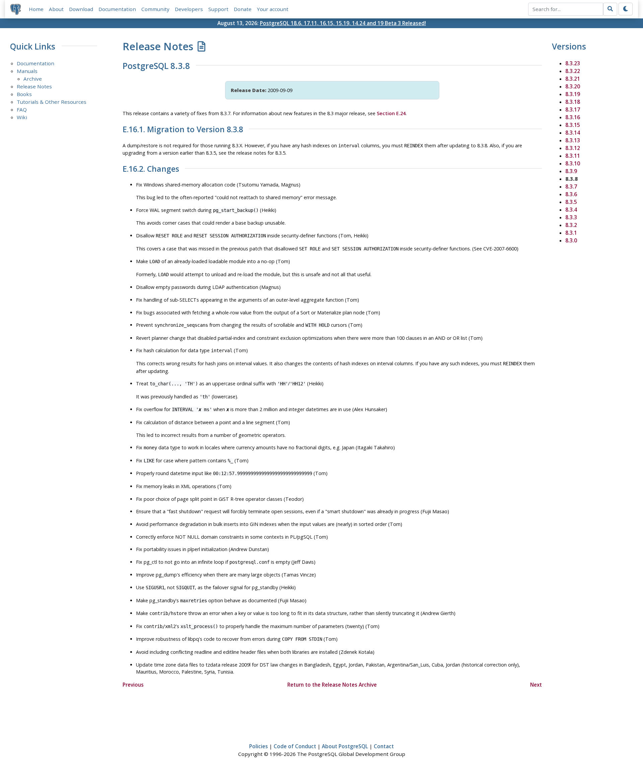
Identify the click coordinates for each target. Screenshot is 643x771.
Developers (189, 9)
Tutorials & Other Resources (51, 101)
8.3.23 (572, 63)
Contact (384, 746)
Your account (272, 9)
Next (536, 684)
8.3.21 (572, 78)
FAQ (22, 109)
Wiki (22, 117)
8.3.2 (571, 225)
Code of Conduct (295, 746)
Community (155, 9)
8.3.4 (571, 209)
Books (24, 94)
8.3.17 (572, 109)
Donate (243, 9)
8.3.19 (572, 94)
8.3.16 (572, 117)
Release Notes (34, 86)
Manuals (27, 71)
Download (81, 9)
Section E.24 (391, 113)
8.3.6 (571, 194)
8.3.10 (572, 163)
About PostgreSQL (345, 746)
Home (36, 9)
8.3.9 (571, 171)
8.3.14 (572, 132)
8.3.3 (571, 217)
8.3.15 (572, 125)
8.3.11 (572, 155)
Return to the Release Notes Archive (332, 684)
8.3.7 (571, 186)
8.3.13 (572, 140)
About (56, 9)
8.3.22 (572, 71)
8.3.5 (571, 202)
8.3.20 (572, 86)
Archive (32, 78)
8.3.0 (571, 240)
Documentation (117, 9)
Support (218, 9)
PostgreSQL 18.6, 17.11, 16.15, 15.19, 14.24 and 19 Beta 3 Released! (343, 23)
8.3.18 (572, 101)
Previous (133, 684)
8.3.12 (572, 148)
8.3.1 (571, 232)
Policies (258, 746)
